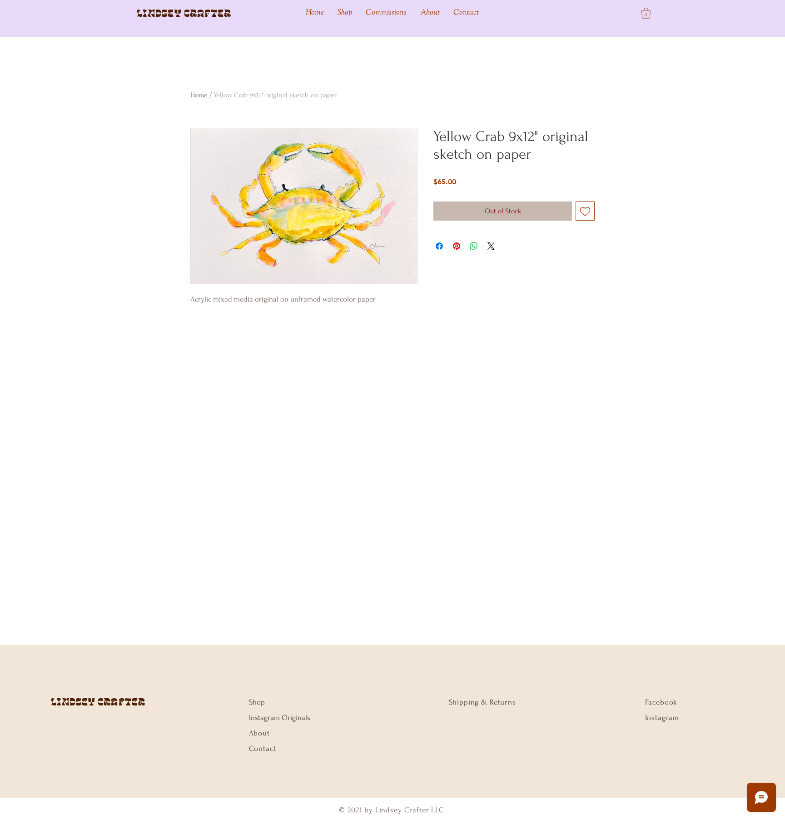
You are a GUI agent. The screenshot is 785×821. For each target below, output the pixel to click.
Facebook (661, 702)
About (259, 733)
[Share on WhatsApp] (473, 246)
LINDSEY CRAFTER (98, 702)
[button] (646, 13)
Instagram (662, 717)
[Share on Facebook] (439, 246)
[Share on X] (491, 246)
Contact (262, 748)
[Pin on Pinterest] (456, 246)
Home (199, 95)
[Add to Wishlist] (585, 211)
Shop (257, 702)
